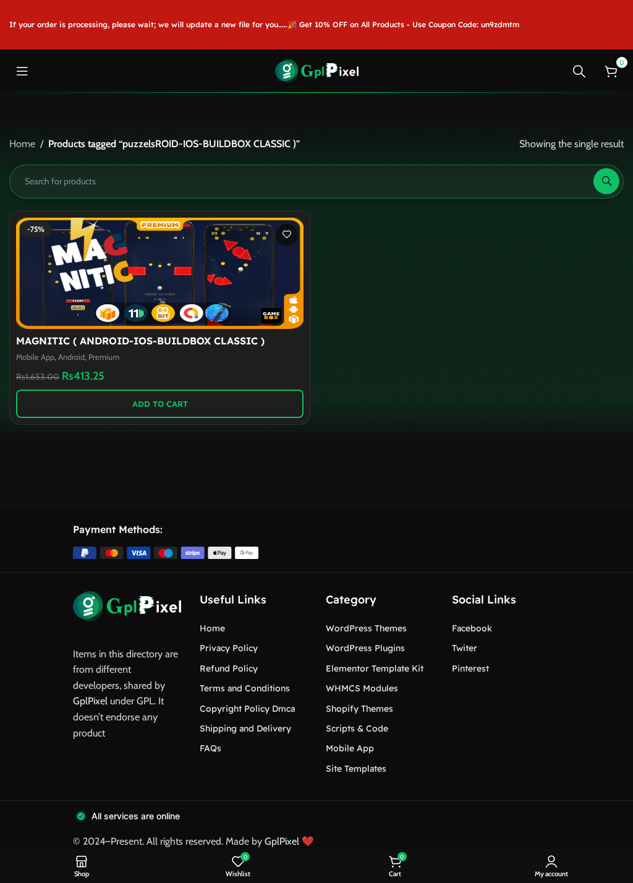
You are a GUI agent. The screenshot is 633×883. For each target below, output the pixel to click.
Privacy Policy (229, 648)
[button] (160, 404)
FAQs (210, 748)
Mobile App (35, 357)
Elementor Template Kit (374, 668)
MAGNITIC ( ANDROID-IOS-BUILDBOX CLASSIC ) (140, 341)
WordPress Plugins (365, 648)
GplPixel (90, 701)
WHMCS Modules (362, 688)
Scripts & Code (357, 728)
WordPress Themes (366, 628)
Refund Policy (229, 668)
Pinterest (470, 668)
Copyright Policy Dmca (247, 708)
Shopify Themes (359, 708)
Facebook (472, 628)
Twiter (464, 648)
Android (71, 357)
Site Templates (356, 768)
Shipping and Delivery (245, 728)
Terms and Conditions (245, 688)
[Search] (579, 71)
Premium (103, 357)
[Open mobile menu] (22, 71)
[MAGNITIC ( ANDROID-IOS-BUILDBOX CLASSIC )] (160, 273)
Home (22, 144)
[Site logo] (317, 70)
